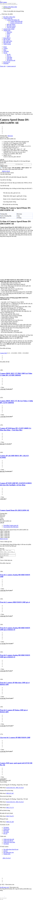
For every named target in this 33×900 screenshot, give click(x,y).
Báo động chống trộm (9, 17)
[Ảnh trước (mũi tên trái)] (0, 899)
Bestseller (6, 63)
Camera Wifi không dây (13, 20)
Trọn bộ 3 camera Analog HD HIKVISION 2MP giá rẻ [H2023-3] (15, 656)
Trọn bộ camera (11, 27)
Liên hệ (5, 851)
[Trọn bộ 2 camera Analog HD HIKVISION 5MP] (7, 571)
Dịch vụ (9, 56)
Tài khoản (6, 827)
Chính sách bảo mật (8, 839)
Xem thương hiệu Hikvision (10, 527)
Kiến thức (9, 59)
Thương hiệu (6, 30)
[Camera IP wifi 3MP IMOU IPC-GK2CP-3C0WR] (7, 452)
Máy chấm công (7, 41)
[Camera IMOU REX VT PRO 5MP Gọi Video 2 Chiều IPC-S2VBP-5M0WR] (7, 370)
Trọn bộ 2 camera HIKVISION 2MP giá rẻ (15, 602)
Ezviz (8, 35)
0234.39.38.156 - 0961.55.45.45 (15, 787)
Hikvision (9, 32)
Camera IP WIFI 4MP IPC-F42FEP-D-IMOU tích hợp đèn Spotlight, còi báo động (16, 484)
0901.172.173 (10, 807)
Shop (4, 50)
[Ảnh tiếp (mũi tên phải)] (2, 899)
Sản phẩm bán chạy (8, 852)
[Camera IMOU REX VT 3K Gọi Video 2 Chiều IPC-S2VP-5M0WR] (7, 397)
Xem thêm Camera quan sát (10, 525)
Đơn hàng (6, 830)
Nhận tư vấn (4, 166)
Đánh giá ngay (4, 538)
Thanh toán (6, 829)
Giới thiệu (6, 51)
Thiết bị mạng (7, 44)
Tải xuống (6, 832)
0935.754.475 (10, 816)
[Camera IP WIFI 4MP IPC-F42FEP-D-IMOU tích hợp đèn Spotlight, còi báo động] (4, 480)
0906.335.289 (10, 822)
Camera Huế (3, 353)
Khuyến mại (6, 62)
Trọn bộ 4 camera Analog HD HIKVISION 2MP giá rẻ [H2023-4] (15, 629)
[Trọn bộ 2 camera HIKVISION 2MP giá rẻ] (7, 599)
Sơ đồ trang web (4, 887)
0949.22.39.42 (6, 171)
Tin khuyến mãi (11, 60)
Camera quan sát (7, 18)
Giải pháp (9, 57)
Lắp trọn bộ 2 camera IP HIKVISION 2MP (15, 737)
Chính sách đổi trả (8, 840)
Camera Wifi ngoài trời (16, 21)
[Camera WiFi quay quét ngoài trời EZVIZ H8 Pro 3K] (4, 760)
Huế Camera (3, 2)
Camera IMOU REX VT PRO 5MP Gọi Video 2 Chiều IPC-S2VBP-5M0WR (16, 374)
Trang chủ (2, 66)
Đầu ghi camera (11, 24)
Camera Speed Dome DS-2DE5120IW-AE (14, 510)
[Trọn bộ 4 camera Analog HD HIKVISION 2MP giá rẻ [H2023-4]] (7, 624)
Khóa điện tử (6, 38)
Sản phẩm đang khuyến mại (10, 849)
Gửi (2, 557)
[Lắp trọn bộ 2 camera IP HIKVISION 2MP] (7, 734)
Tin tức (5, 53)
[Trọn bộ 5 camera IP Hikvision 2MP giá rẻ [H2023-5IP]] (7, 679)
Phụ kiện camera (11, 26)
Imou (8, 36)
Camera (5, 48)
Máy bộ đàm (6, 39)
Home (5, 47)
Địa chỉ (5, 833)
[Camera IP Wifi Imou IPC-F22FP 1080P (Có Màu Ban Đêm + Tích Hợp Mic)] (7, 425)
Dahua (8, 33)
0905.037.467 (10, 793)
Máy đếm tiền (7, 42)
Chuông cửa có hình (8, 29)
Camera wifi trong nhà (16, 23)
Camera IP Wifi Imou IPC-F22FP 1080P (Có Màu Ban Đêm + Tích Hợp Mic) (15, 429)
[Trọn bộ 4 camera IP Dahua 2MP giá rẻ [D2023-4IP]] (7, 707)
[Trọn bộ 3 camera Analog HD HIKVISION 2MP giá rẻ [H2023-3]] (7, 652)
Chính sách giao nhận (9, 842)
